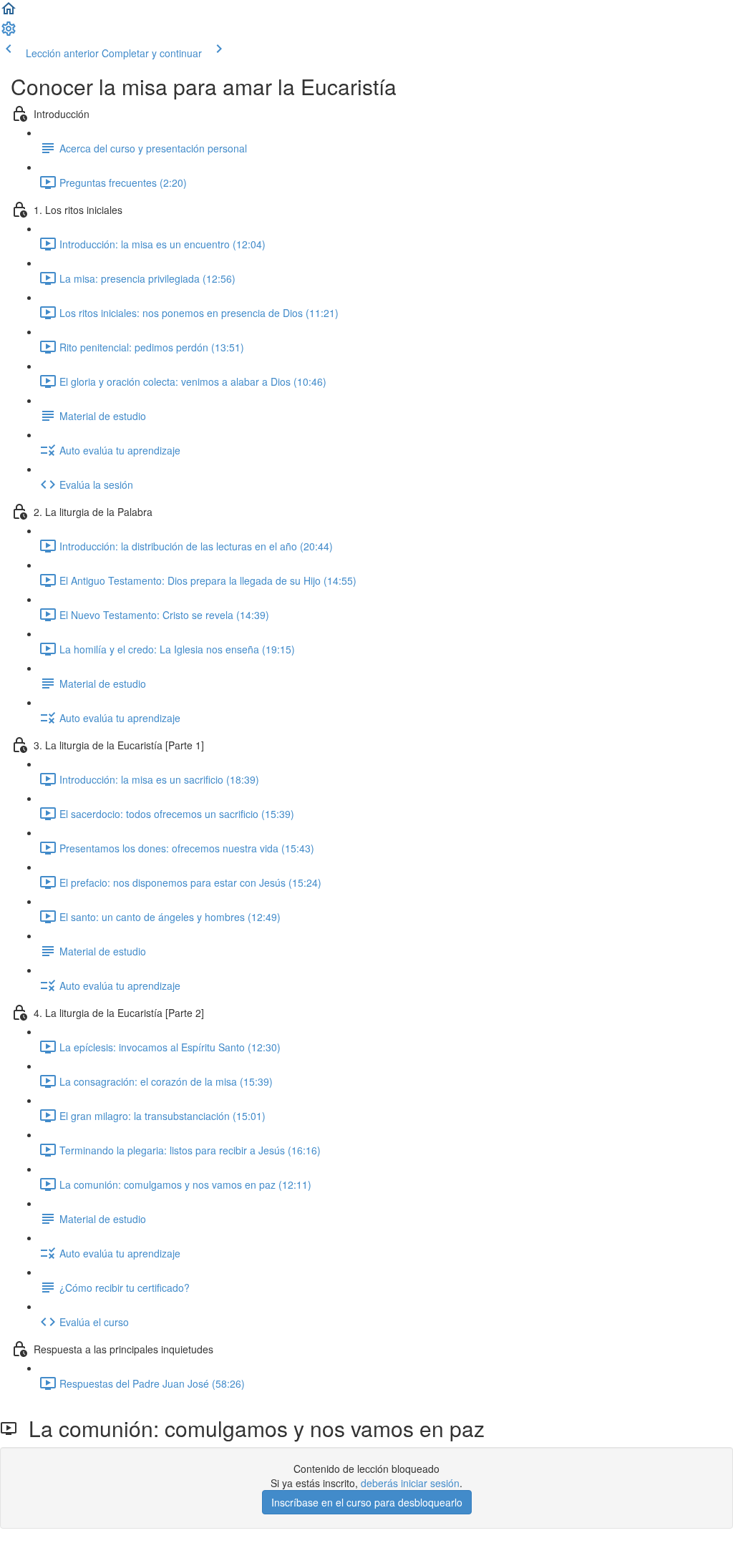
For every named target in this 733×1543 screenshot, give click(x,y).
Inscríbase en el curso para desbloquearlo (366, 1502)
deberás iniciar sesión (410, 1483)
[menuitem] (8, 33)
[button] (8, 13)
